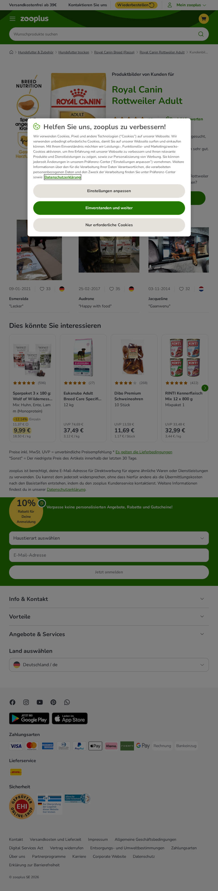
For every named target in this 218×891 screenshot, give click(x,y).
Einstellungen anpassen (109, 191)
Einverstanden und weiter (109, 208)
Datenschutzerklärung (63, 177)
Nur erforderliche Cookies (109, 225)
